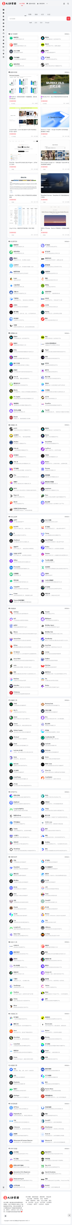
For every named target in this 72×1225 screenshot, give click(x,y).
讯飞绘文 (29, 1204)
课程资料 (42, 1197)
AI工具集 (29, 1198)
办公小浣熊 (44, 1200)
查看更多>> (67, 34)
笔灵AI (47, 1204)
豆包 (41, 1198)
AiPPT (35, 1204)
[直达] (37, 38)
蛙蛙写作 (33, 1200)
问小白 (37, 1202)
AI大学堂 (30, 1202)
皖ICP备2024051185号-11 (23, 1220)
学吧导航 (36, 1198)
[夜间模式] (69, 1215)
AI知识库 (48, 1197)
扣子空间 (42, 1202)
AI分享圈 (22, 3)
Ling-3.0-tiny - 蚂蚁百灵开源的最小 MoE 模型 (21, 228)
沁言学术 (41, 1204)
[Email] (5, 1216)
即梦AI (46, 1198)
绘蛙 (38, 1200)
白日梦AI (49, 1202)
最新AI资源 (13, 101)
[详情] (69, 38)
